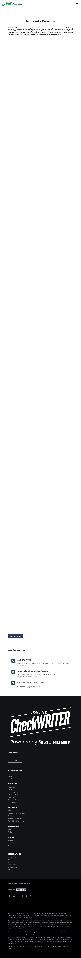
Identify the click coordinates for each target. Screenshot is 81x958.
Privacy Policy (13, 795)
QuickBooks (12, 857)
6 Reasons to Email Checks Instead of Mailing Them (35, 215)
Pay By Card (12, 840)
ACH (9, 811)
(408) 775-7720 (23, 660)
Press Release (13, 792)
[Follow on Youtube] (14, 896)
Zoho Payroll (12, 867)
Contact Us (15, 760)
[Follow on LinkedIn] (18, 896)
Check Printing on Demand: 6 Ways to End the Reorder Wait (39, 87)
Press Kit (11, 790)
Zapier (10, 862)
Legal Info (11, 797)
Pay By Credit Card (15, 818)
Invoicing (11, 843)
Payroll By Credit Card (16, 821)
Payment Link (13, 816)
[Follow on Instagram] (22, 896)
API (9, 845)
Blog (9, 829)
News (10, 776)
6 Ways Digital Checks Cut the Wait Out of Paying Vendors (39, 280)
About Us (11, 787)
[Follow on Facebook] (26, 896)
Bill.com (11, 870)
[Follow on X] (9, 896)
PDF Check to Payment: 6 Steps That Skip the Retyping (37, 151)
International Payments (16, 813)
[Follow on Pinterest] (31, 896)
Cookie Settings (13, 800)
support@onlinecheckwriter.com (32, 671)
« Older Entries (15, 636)
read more (14, 99)
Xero (9, 860)
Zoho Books (12, 865)
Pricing (10, 773)
